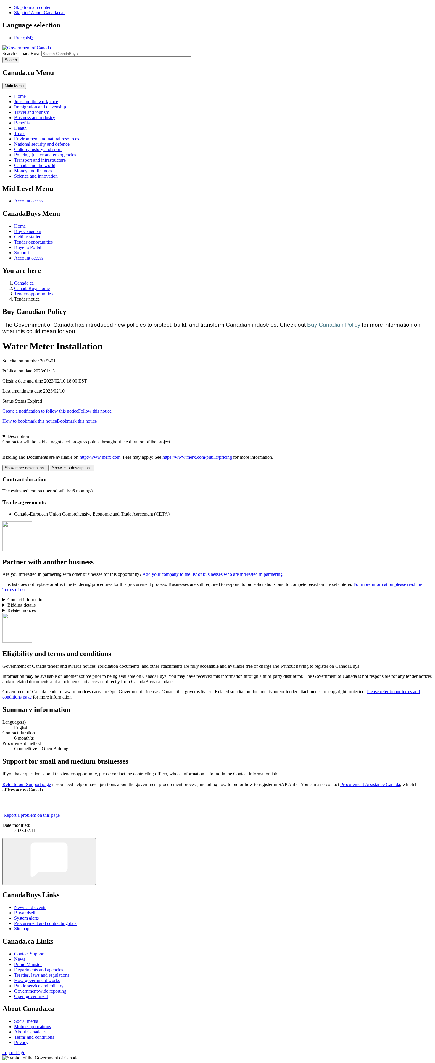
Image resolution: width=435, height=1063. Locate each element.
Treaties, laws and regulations (41, 975)
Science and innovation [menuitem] (36, 176)
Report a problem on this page (32, 815)
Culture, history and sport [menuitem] (38, 149)
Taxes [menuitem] (19, 133)
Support (21, 252)
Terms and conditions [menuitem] (34, 1037)
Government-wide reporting (40, 991)
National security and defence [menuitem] (42, 144)
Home (20, 226)
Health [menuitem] (20, 128)
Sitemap (21, 928)
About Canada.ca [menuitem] (30, 1031)
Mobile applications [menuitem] (32, 1026)
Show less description (72, 468)
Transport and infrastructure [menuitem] (40, 160)
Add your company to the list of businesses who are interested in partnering (212, 574)
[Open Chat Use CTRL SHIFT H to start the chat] (49, 861)
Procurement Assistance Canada (370, 784)
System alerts (26, 918)
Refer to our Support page (26, 784)
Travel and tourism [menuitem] (31, 112)
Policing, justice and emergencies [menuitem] (45, 154)
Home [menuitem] (20, 96)
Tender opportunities (33, 241)
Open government (31, 996)
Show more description (25, 468)
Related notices (21, 610)
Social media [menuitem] (26, 1021)
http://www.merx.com (100, 457)
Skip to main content (33, 7)
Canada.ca (24, 283)
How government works (37, 980)
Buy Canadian (27, 231)
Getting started (27, 236)
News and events (30, 907)
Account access (28, 200)
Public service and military (39, 985)
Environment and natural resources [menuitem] (46, 138)
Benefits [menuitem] (22, 122)
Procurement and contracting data (45, 923)
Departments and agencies (38, 969)
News (19, 959)
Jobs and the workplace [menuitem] (36, 101)
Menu (14, 86)
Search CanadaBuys (21, 53)
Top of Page (13, 1052)
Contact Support (29, 953)
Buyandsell (24, 912)
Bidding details (21, 604)
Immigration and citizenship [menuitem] (40, 106)
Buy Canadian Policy (333, 325)
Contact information (26, 599)
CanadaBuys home (32, 288)
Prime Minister (28, 964)
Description (18, 436)
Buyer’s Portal (27, 247)
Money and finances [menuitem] (33, 170)
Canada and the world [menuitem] (34, 165)
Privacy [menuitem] (21, 1042)
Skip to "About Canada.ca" (39, 12)
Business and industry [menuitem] (34, 117)
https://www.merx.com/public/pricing (197, 457)
